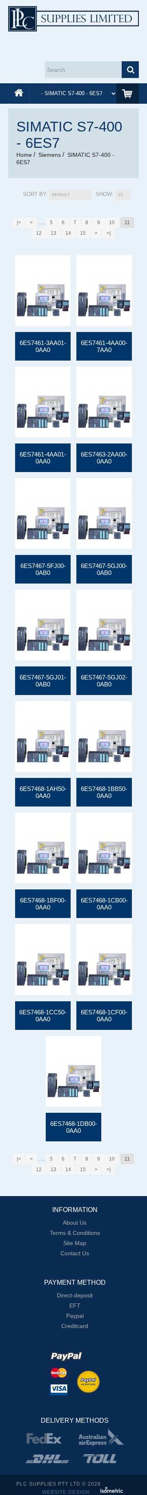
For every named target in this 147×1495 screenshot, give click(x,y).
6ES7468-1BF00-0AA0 (43, 904)
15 (83, 233)
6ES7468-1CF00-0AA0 (104, 1016)
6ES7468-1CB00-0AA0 (104, 904)
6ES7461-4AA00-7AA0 (104, 346)
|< (19, 222)
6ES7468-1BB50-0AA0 (104, 792)
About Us (75, 1222)
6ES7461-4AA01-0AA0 (43, 458)
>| (109, 233)
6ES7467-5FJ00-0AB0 (43, 569)
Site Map (74, 1243)
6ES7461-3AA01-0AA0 (43, 346)
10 (112, 222)
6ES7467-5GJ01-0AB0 (43, 681)
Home (24, 155)
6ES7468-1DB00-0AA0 (73, 1127)
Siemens (49, 155)
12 (39, 233)
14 (68, 233)
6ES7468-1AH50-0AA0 (43, 792)
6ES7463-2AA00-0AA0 (104, 458)
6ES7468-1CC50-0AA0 (43, 1016)
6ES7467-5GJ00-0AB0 (104, 569)
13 (53, 233)
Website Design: (67, 1492)
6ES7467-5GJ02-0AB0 (104, 681)
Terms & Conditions (75, 1233)
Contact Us (74, 1253)
